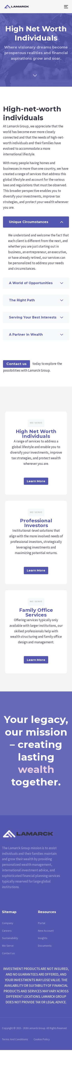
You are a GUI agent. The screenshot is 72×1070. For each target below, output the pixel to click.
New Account (46, 930)
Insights (42, 938)
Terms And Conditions (15, 1039)
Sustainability (10, 938)
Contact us (16, 364)
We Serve (8, 945)
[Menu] (57, 6)
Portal (41, 923)
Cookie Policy (42, 1039)
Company (7, 923)
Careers (7, 930)
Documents (45, 945)
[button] (36, 222)
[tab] (36, 222)
